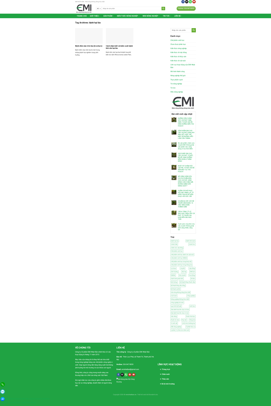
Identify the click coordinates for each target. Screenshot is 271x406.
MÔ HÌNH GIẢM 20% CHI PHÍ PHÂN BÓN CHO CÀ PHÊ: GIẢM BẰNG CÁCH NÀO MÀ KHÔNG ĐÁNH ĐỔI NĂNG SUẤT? (185, 181)
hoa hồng (192, 275)
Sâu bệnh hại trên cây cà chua (180, 309)
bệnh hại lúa (174, 241)
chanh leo (192, 244)
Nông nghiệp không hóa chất (180, 299)
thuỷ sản (184, 320)
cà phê (182, 268)
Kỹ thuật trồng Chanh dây (187, 282)
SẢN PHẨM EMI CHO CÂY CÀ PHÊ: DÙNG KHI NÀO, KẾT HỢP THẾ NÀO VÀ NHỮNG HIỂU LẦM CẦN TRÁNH (186, 134)
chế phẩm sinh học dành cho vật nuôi (182, 254)
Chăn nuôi (166, 374)
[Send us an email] (186, 1)
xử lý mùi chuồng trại (189, 323)
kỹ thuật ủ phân (175, 289)
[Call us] (190, 1)
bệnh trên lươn (190, 241)
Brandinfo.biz (153, 395)
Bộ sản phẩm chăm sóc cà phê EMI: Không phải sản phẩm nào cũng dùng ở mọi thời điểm (186, 146)
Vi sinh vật (174, 323)
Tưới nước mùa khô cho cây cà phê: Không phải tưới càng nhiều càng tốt (186, 227)
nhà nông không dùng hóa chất (180, 292)
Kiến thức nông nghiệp (127, 16)
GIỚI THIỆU (94, 16)
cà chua (173, 268)
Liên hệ (177, 1)
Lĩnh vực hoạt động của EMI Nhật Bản (182, 66)
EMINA (173, 275)
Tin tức (166, 16)
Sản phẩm (107, 16)
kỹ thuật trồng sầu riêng (178, 285)
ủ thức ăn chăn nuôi (183, 330)
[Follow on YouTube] (194, 1)
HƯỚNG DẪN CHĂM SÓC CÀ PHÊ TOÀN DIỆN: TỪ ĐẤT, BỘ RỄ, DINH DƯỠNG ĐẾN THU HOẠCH (186, 122)
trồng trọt (192, 320)
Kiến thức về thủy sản (178, 57)
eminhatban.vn (131, 395)
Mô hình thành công (177, 71)
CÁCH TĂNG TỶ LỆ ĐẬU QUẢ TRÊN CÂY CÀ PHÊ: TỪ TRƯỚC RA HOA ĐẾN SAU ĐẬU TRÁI (186, 215)
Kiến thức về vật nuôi (178, 61)
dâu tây (184, 272)
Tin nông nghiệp (176, 84)
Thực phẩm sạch (176, 80)
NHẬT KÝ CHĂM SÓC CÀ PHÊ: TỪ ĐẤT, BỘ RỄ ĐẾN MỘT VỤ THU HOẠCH (186, 169)
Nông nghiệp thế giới (177, 76)
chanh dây (174, 244)
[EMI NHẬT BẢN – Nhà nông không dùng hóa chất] (84, 8)
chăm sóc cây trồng (177, 247)
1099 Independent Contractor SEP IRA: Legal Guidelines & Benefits (25, 399)
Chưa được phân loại (178, 44)
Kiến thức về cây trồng (178, 52)
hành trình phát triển (177, 278)
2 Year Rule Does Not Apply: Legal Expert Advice (18, 402)
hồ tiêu (193, 278)
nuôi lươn (174, 296)
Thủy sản (165, 379)
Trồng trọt (166, 369)
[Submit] (163, 8)
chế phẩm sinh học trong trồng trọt (181, 265)
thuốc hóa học (190, 316)
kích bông (174, 282)
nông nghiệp (191, 296)
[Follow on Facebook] (183, 1)
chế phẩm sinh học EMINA (179, 258)
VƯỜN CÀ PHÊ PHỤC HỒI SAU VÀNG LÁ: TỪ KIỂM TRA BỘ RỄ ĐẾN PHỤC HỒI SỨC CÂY (186, 193)
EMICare (192, 272)
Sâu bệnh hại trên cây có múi (179, 313)
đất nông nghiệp (176, 327)
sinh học (192, 306)
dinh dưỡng (174, 272)
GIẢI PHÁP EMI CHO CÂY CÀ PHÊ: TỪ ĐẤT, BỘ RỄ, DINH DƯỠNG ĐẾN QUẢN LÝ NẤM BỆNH (185, 157)
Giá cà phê (182, 275)
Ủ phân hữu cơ (190, 327)
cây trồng (192, 268)
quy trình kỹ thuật (176, 306)
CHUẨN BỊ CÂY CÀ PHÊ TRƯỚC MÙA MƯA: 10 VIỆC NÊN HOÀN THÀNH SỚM (186, 204)
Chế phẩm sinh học (177, 40)
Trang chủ (82, 16)
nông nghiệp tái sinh (177, 302)
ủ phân (173, 330)
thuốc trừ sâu (175, 320)
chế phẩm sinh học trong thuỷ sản (181, 261)
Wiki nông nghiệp (150, 16)
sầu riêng (174, 316)
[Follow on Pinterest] (130, 374)
